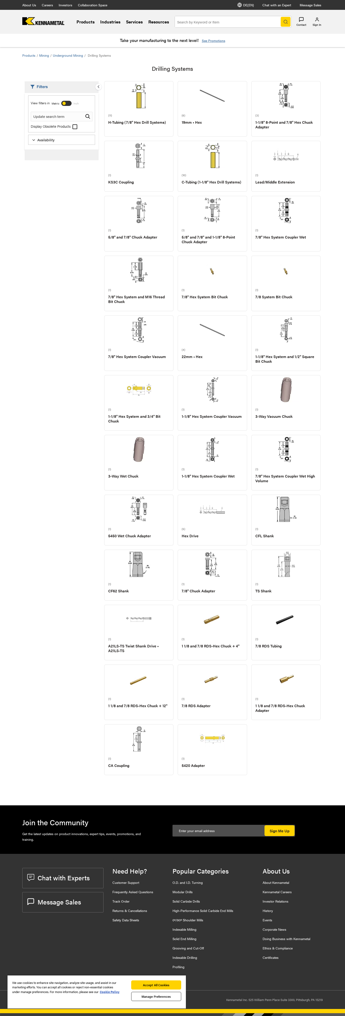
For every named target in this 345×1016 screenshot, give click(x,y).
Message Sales (310, 5)
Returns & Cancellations (129, 910)
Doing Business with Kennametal (286, 938)
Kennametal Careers (277, 891)
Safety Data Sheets (125, 920)
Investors (65, 5)
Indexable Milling (184, 929)
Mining (44, 55)
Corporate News (274, 929)
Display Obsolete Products (51, 126)
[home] (43, 23)
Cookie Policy (109, 992)
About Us (29, 5)
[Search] (286, 22)
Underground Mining (68, 55)
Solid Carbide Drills (186, 901)
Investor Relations (275, 901)
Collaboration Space (92, 5)
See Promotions (213, 40)
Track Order (121, 901)
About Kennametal (276, 882)
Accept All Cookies (156, 985)
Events (267, 920)
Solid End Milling (184, 938)
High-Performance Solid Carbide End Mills (202, 910)
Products (86, 22)
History (268, 910)
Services (134, 22)
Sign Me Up (279, 830)
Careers (47, 5)
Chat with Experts (64, 877)
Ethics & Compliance (278, 948)
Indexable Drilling (184, 957)
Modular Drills (182, 891)
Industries (110, 22)
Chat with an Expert (276, 5)
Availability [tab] (45, 139)
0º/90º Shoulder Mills (187, 920)
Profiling (178, 966)
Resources (158, 22)
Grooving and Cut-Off (188, 948)
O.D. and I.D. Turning (187, 882)
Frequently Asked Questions (132, 891)
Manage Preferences (156, 996)
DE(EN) (248, 5)
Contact (301, 24)
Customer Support (125, 882)
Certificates (271, 957)
